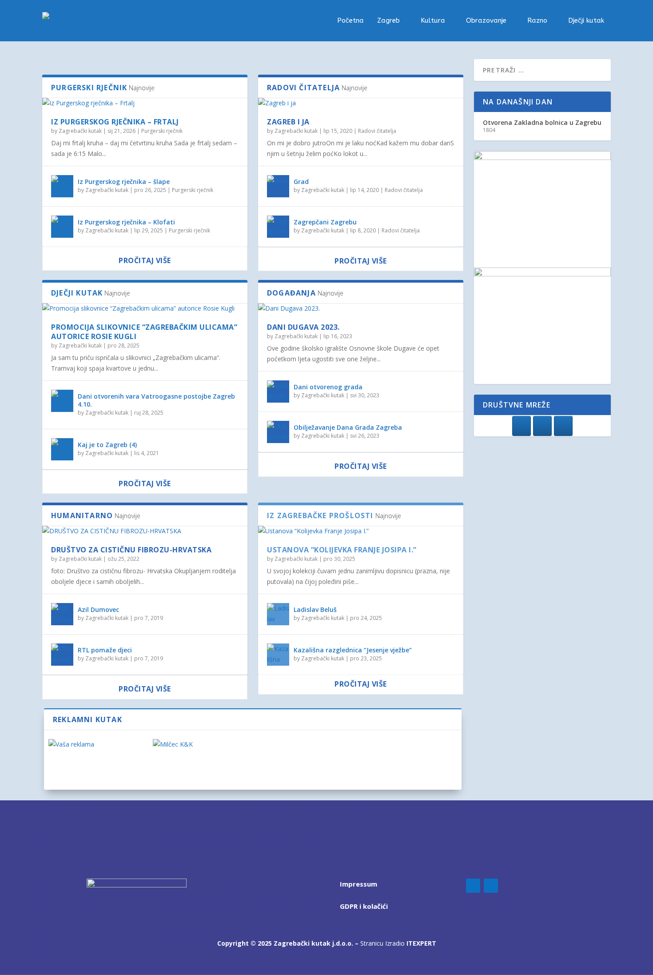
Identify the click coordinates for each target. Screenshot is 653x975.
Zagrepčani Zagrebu (325, 222)
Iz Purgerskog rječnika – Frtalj (115, 122)
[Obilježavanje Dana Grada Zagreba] (278, 432)
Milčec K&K (171, 760)
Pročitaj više (145, 260)
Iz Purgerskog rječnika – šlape (124, 181)
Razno (537, 20)
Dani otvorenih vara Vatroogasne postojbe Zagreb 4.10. (156, 400)
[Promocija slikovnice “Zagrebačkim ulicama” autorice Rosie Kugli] (144, 308)
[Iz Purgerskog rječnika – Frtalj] (144, 103)
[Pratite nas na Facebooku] (521, 426)
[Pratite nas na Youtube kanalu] (563, 426)
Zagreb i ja (288, 122)
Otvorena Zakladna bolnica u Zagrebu (542, 122)
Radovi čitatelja (377, 131)
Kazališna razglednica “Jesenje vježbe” (353, 650)
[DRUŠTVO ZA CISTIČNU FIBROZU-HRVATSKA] (144, 531)
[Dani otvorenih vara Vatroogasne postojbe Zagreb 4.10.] (62, 401)
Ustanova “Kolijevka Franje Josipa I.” (342, 550)
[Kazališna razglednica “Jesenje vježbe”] (278, 654)
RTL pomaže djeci (105, 650)
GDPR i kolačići (364, 906)
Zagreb (388, 20)
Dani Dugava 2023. (303, 327)
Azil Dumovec (98, 609)
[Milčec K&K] (200, 744)
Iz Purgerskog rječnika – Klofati (126, 222)
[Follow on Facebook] (473, 886)
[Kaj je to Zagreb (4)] (62, 449)
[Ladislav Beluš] (278, 614)
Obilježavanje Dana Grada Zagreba (348, 427)
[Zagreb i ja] (360, 103)
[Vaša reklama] (96, 744)
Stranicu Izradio (398, 943)
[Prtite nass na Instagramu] (542, 426)
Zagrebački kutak (80, 131)
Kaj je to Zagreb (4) (107, 444)
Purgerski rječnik (162, 131)
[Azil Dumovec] (62, 614)
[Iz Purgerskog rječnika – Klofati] (62, 227)
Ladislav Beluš (315, 609)
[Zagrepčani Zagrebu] (278, 227)
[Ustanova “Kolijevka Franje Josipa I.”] (360, 531)
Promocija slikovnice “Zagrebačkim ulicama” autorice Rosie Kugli (144, 331)
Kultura (433, 20)
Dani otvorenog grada (328, 387)
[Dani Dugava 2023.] (360, 308)
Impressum (358, 883)
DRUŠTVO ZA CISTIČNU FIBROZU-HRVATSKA (131, 550)
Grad (301, 181)
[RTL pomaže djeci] (62, 654)
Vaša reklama (71, 760)
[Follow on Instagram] (491, 886)
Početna (350, 20)
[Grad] (278, 186)
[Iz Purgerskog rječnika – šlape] (62, 186)
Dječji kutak (586, 20)
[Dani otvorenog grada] (278, 391)
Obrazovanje (486, 20)
